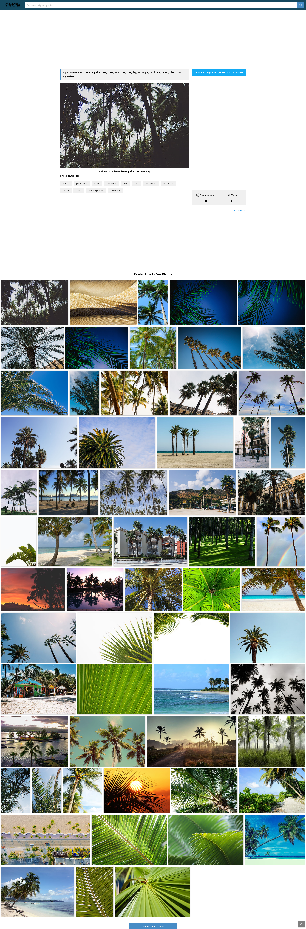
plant (78, 190)
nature (66, 183)
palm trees (81, 183)
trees (97, 183)
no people (151, 183)
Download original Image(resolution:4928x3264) (219, 72)
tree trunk (115, 190)
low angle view (96, 190)
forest (66, 190)
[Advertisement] (153, 39)
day (136, 183)
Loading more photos (153, 926)
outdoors (168, 183)
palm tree (111, 183)
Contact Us (240, 210)
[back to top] (301, 924)
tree (126, 183)
